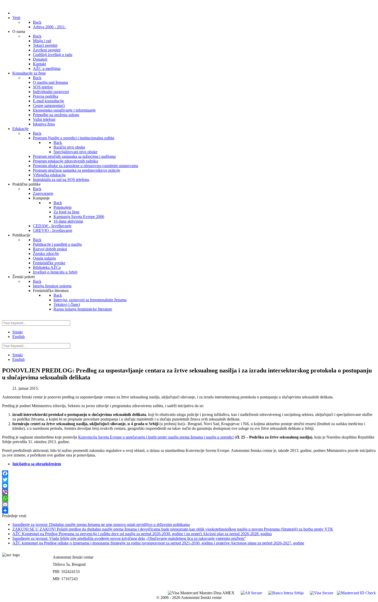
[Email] (189, 504)
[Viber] (189, 492)
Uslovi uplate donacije (357, 552)
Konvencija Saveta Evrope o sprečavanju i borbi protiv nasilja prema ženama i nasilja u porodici (156, 437)
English (18, 336)
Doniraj (369, 562)
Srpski (17, 332)
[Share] (189, 510)
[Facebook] (189, 473)
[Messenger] (189, 486)
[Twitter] (189, 480)
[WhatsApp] (189, 498)
